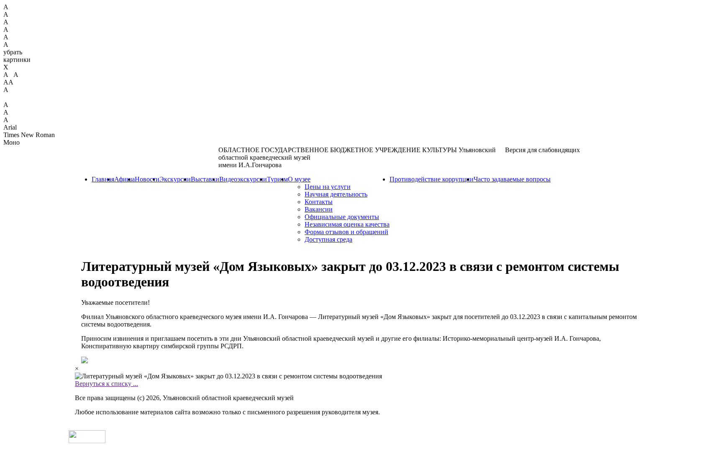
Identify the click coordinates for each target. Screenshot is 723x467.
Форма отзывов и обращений (346, 231)
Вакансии (319, 209)
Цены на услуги (328, 186)
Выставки (205, 179)
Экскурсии (175, 179)
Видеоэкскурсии (243, 179)
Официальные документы (342, 216)
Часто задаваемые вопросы (512, 179)
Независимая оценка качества (347, 224)
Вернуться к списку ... (106, 383)
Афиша (124, 179)
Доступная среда (328, 239)
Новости (147, 179)
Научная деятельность (336, 194)
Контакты (319, 201)
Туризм (277, 179)
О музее (299, 179)
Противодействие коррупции (432, 179)
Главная (103, 179)
